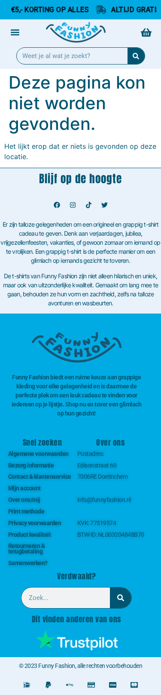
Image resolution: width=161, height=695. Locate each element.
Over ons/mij (24, 499)
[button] (15, 32)
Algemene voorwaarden (38, 453)
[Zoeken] (136, 56)
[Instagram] (72, 204)
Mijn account (24, 488)
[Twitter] (104, 204)
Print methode (26, 511)
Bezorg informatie (31, 465)
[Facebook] (56, 204)
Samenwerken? (28, 563)
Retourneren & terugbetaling (26, 548)
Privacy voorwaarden (34, 523)
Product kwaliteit (29, 534)
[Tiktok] (88, 204)
